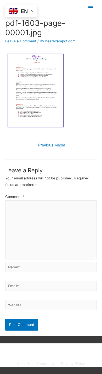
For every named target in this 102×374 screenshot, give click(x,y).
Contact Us (46, 363)
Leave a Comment (20, 41)
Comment (15, 197)
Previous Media (51, 145)
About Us (24, 363)
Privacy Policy (73, 363)
